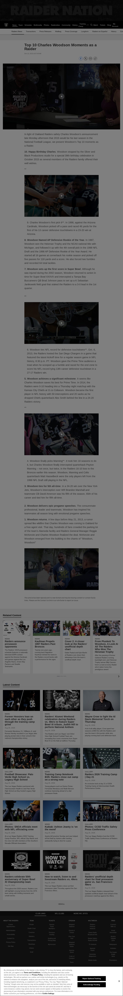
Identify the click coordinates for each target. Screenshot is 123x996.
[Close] (119, 981)
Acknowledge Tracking (91, 985)
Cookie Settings (14, 993)
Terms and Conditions (26, 972)
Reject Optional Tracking (92, 978)
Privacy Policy (31, 975)
